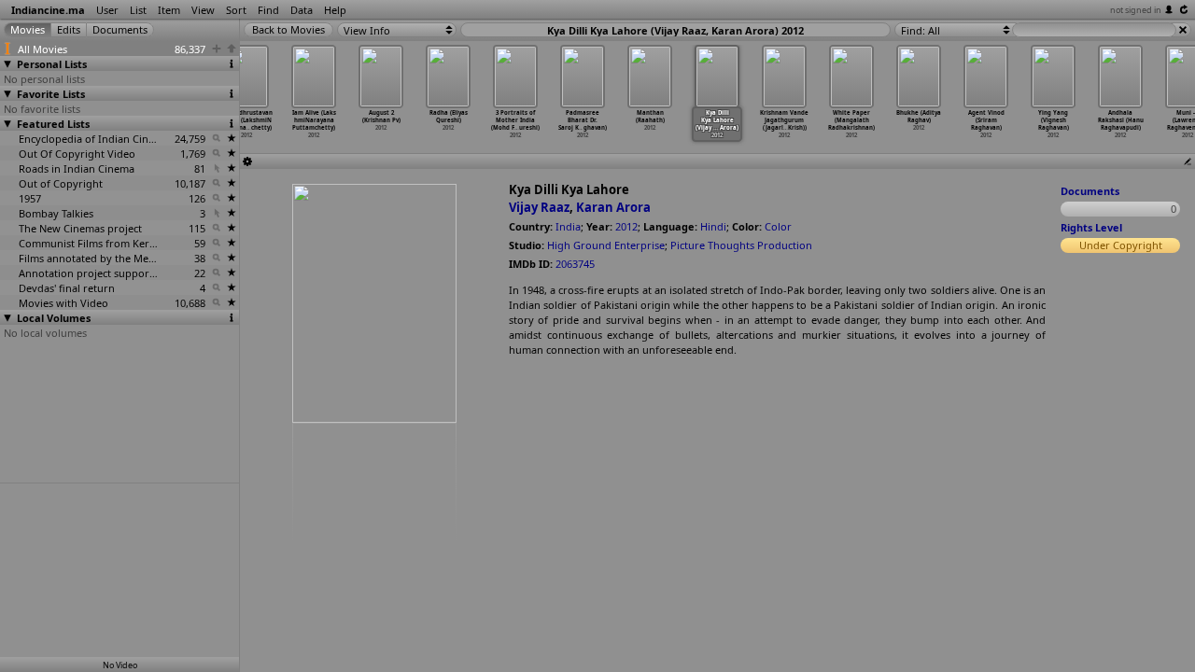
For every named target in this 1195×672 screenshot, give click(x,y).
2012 (626, 226)
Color (778, 226)
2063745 (575, 264)
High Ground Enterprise (606, 245)
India (568, 226)
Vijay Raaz (539, 207)
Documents (1090, 191)
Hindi (713, 226)
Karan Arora (613, 207)
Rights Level (1091, 227)
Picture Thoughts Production (741, 245)
